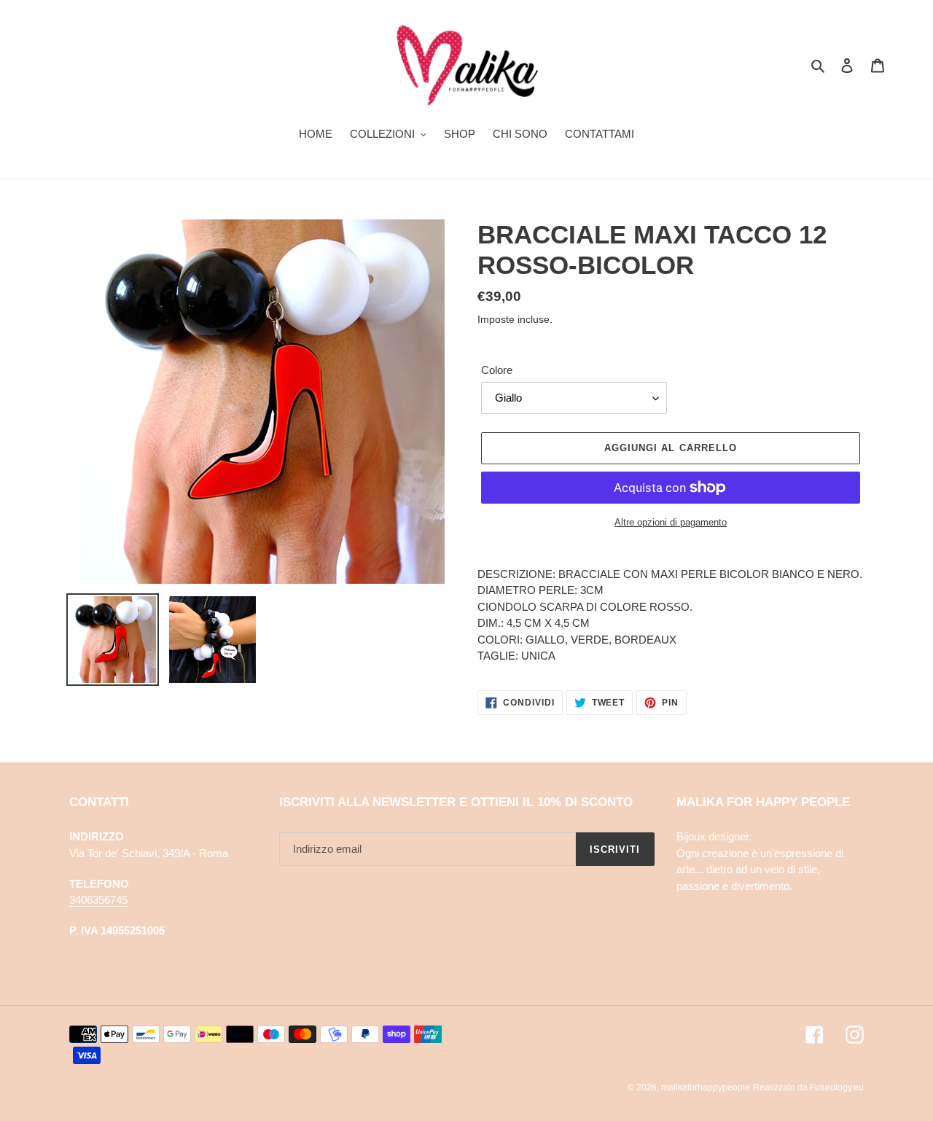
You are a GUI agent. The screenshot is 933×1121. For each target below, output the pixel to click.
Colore (496, 370)
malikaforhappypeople (705, 1087)
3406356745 (98, 900)
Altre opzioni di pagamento (670, 522)
